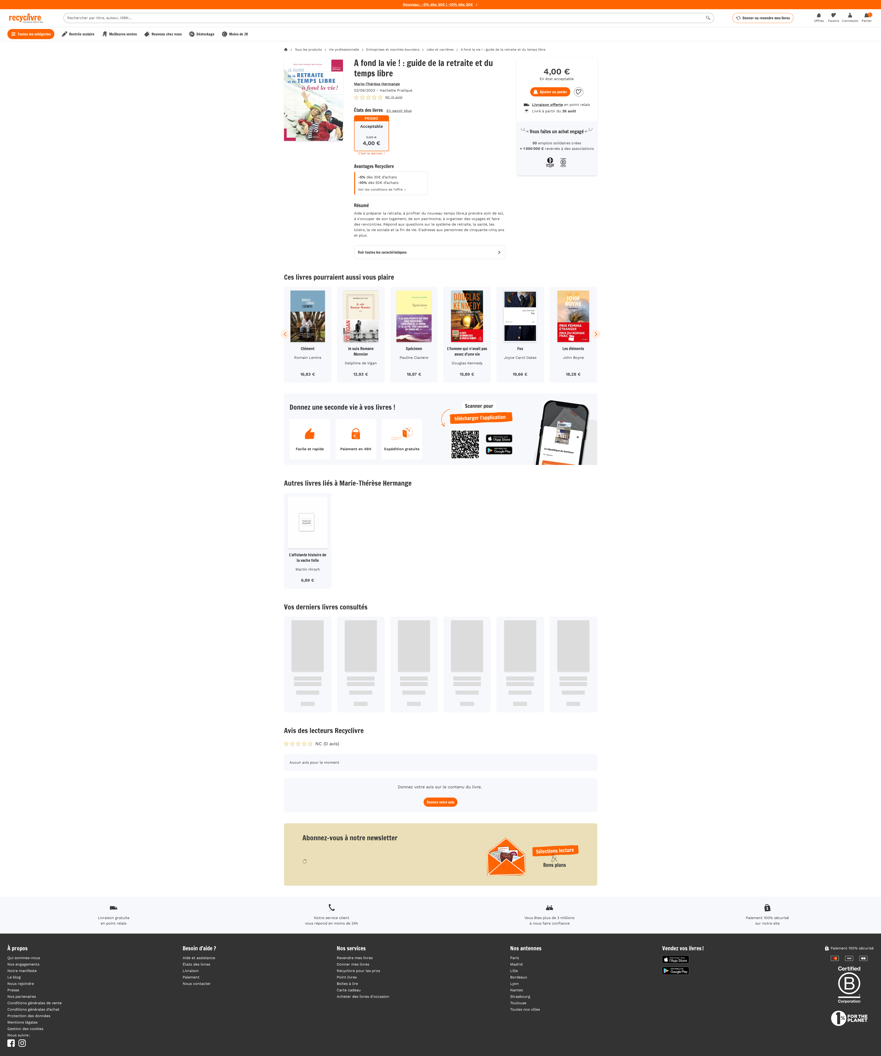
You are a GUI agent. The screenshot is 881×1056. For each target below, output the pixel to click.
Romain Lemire (307, 357)
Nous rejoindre (20, 983)
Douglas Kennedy (467, 363)
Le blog (14, 977)
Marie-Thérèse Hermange (377, 84)
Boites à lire (347, 983)
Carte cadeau (349, 990)
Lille (514, 971)
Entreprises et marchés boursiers (392, 49)
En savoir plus (399, 110)
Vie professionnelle (344, 49)
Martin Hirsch (308, 569)
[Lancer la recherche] (708, 18)
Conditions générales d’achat (33, 1009)
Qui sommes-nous (23, 958)
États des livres (196, 964)
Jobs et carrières (440, 49)
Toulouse (518, 1003)
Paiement (191, 977)
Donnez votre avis (440, 802)
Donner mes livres (353, 964)
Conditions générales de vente (34, 1003)
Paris (514, 958)
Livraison (191, 971)
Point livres (347, 977)
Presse (13, 990)
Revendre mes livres (355, 958)
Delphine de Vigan (361, 363)
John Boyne (573, 357)
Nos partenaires (21, 996)
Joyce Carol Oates (520, 357)
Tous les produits (308, 49)
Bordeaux (518, 977)
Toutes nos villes (525, 1009)
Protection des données (28, 1016)
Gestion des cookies (25, 1029)
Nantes (516, 990)
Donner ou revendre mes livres (766, 17)
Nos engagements (23, 964)
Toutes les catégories (34, 34)
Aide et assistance (199, 958)
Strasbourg (520, 996)
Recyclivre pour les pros (358, 971)
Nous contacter (197, 983)
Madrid (516, 964)
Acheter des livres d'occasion (363, 996)
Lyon (514, 983)
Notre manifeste (22, 971)
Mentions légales (22, 1022)
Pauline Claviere (414, 357)
